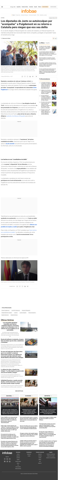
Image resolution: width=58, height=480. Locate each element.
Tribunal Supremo (32, 312)
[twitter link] (7, 459)
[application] (19, 270)
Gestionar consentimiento (50, 457)
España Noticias (14, 315)
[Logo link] (29, 11)
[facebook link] (5, 459)
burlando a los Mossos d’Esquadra (15, 116)
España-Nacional (5, 315)
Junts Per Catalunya (16, 310)
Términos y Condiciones (51, 454)
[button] (2, 6)
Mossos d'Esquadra (26, 310)
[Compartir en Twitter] (27, 76)
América (18, 454)
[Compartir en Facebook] (25, 76)
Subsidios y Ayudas (43, 15)
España (35, 6)
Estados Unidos (25, 6)
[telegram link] (7, 461)
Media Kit (40, 463)
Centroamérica (18, 466)
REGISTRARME (45, 6)
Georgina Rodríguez (24, 15)
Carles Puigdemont (5, 310)
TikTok (38, 15)
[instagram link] (10, 459)
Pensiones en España (32, 15)
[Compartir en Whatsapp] (22, 76)
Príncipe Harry (17, 15)
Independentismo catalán (7, 312)
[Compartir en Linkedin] (30, 76)
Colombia (31, 6)
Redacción (29, 454)
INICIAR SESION (53, 6)
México (39, 6)
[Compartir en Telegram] (33, 76)
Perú (40, 461)
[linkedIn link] (10, 461)
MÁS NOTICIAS (19, 391)
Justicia (15, 312)
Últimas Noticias (18, 468)
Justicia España (23, 312)
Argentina (19, 6)
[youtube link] (5, 461)
